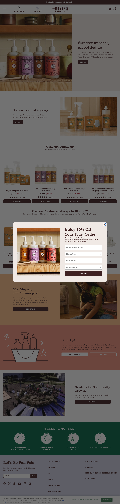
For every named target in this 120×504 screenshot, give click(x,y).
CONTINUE (83, 273)
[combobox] (82, 254)
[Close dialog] (104, 224)
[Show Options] (100, 254)
